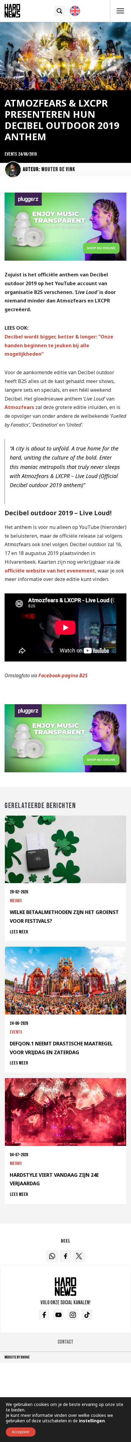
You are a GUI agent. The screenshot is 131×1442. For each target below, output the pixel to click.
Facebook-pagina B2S (62, 675)
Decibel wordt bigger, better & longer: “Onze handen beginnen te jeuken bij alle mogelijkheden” (59, 345)
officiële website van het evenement (50, 570)
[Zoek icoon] (59, 11)
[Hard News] (12, 10)
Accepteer (21, 1431)
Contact (65, 1342)
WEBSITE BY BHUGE (17, 1357)
